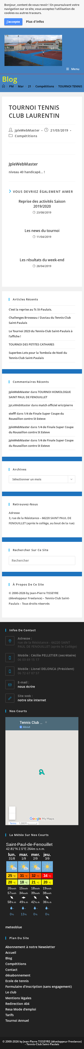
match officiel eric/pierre (56, 405)
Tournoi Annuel (17, 1020)
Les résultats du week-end (42, 259)
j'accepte (13, 22)
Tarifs (9, 1015)
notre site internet (32, 700)
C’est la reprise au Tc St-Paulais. (30, 309)
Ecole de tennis (17, 981)
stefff (12, 413)
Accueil (10, 952)
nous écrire (26, 686)
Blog (8, 958)
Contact (11, 969)
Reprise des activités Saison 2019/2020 (42, 204)
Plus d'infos (35, 21)
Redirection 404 (17, 1003)
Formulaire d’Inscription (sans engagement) (38, 986)
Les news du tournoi (42, 230)
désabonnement (17, 975)
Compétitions (26, 136)
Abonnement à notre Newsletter (30, 947)
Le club (10, 992)
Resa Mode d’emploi (20, 1009)
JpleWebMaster (27, 130)
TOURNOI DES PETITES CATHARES (31, 344)
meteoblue (13, 927)
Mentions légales (18, 998)
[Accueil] (3, 86)
